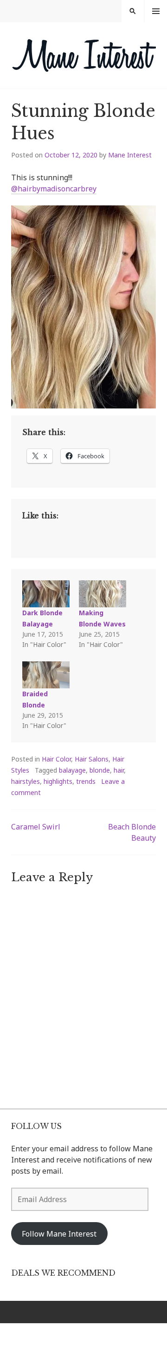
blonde (100, 770)
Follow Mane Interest (59, 1234)
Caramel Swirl (35, 827)
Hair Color (56, 759)
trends (86, 781)
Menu (156, 11)
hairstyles (25, 781)
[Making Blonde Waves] (102, 593)
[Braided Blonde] (46, 674)
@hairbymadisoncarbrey (53, 189)
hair (119, 770)
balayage (72, 770)
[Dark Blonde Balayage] (46, 593)
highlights (58, 781)
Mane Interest (130, 154)
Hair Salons (92, 759)
